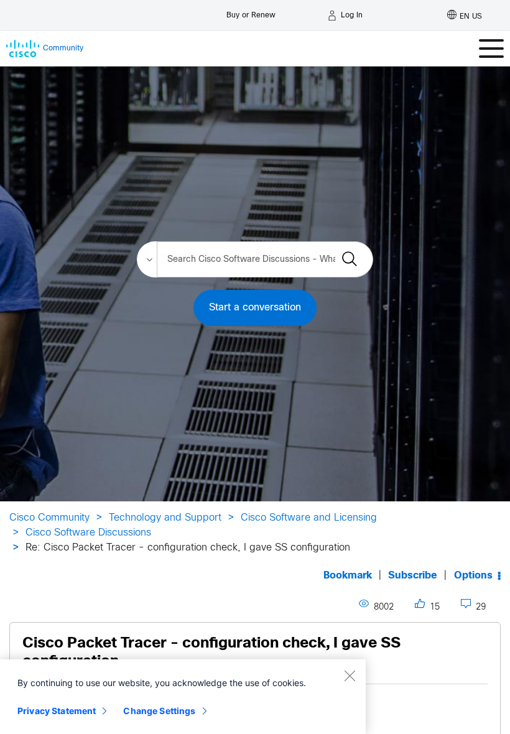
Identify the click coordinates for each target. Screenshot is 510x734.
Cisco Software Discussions (88, 532)
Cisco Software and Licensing (309, 518)
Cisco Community (49, 518)
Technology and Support (165, 518)
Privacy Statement (56, 710)
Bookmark (347, 575)
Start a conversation (255, 307)
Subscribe (412, 575)
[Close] (349, 675)
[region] (183, 696)
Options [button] (473, 575)
